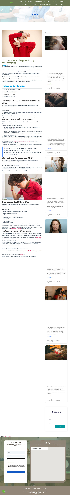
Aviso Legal (45, 488)
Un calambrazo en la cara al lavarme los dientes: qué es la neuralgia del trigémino (56, 185)
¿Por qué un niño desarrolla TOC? (10, 92)
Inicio (21, 1)
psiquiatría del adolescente (16, 228)
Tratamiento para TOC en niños (9, 96)
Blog (56, 4)
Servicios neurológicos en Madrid (42, 1)
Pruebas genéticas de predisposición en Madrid (41, 4)
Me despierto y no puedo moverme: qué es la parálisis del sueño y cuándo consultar (55, 122)
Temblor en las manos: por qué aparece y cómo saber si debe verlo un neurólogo (56, 373)
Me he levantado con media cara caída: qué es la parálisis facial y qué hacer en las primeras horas (55, 251)
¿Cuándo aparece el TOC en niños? (10, 91)
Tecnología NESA (23, 4)
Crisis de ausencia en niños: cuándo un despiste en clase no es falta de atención (56, 314)
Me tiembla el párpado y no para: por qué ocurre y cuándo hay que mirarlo (56, 62)
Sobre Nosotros (28, 1)
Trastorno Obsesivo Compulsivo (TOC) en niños (12, 89)
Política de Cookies (26, 488)
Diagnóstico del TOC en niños (9, 94)
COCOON (61, 1)
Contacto (62, 4)
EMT (54, 1)
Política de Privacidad (36, 488)
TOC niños (9, 436)
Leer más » (49, 84)
